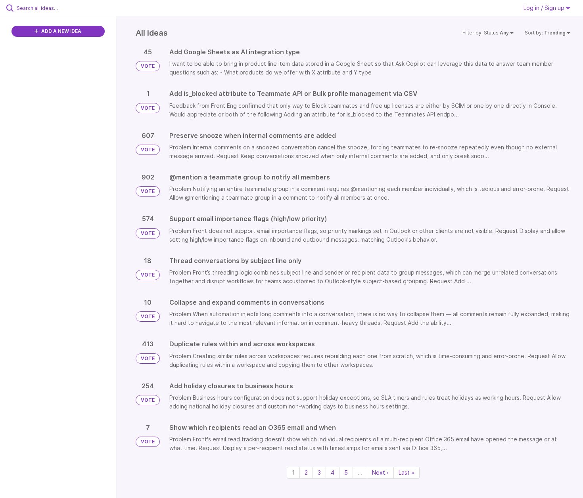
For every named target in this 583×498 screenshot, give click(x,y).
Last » (406, 472)
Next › (380, 472)
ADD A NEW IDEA (60, 31)
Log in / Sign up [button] (545, 7)
